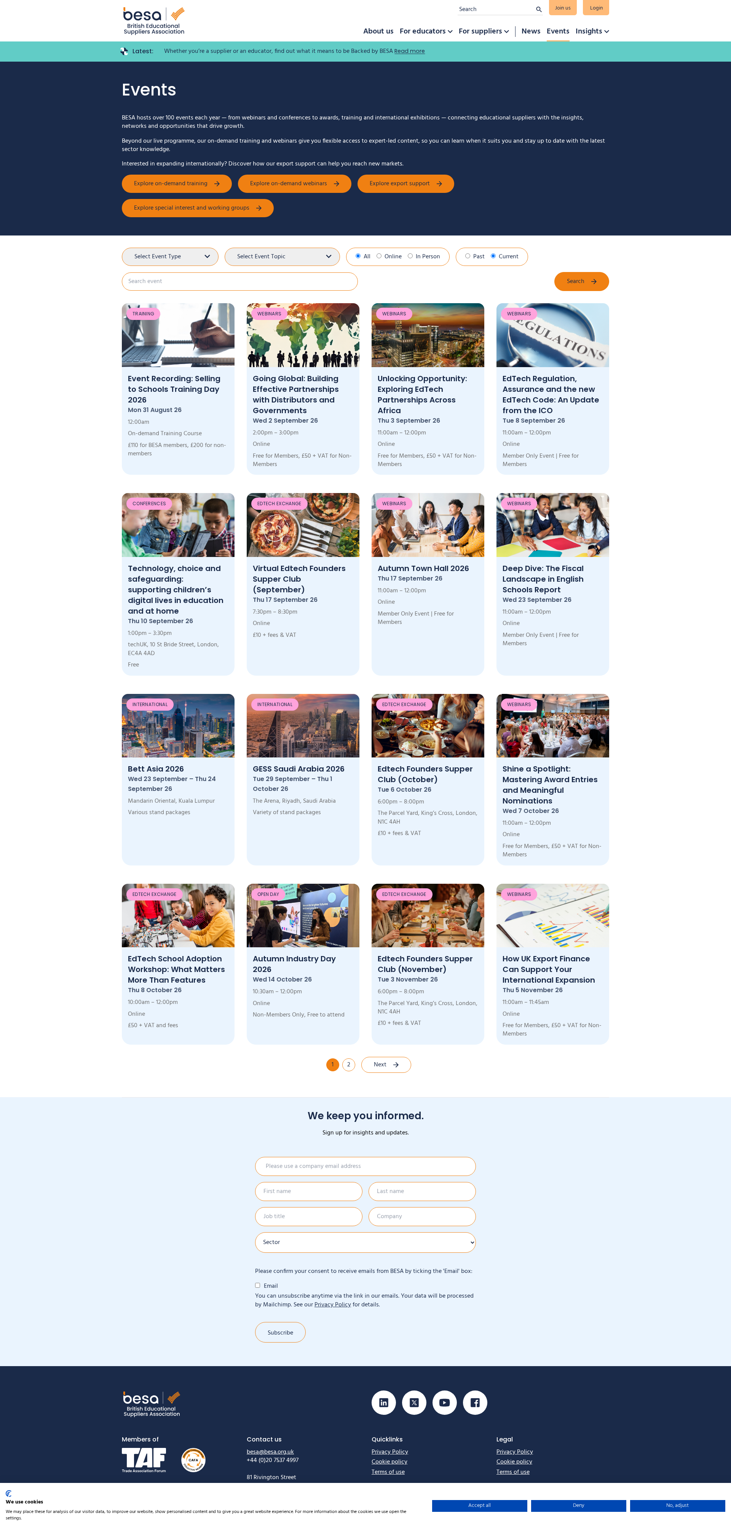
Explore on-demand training (170, 184)
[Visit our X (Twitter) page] (414, 1402)
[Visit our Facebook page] (475, 1402)
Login (596, 8)
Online (393, 257)
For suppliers (480, 31)
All (367, 257)
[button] (450, 31)
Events (558, 31)
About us (378, 31)
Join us (563, 8)
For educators (423, 31)
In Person (428, 257)
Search (575, 281)
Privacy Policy (332, 1305)
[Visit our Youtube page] (445, 1402)
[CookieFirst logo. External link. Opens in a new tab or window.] (8, 1493)
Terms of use (388, 1472)
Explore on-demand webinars (288, 184)
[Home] (154, 20)
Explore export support (400, 184)
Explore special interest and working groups (191, 208)
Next (380, 1065)
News (531, 31)
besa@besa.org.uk (270, 1452)
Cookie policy (389, 1462)
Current (509, 257)
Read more (409, 51)
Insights (589, 31)
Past (479, 257)
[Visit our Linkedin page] (384, 1402)
